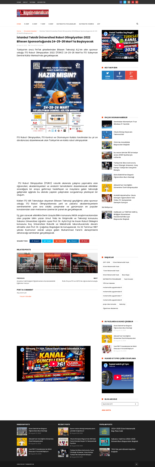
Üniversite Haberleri (30, 31)
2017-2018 (106, 262)
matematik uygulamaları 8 (112, 300)
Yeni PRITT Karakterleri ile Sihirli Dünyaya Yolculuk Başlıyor (125, 347)
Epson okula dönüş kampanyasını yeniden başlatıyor (82, 429)
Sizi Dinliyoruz (107, 207)
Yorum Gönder (25, 296)
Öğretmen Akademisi (110, 308)
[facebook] (120, 2)
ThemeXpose (29, 464)
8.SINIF (51, 24)
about (25, 2)
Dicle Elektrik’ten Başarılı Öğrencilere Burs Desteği (124, 176)
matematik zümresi (86, 24)
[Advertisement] (97, 12)
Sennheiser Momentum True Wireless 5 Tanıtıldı (125, 123)
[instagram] (128, 2)
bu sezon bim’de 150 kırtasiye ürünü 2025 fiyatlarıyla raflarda (126, 154)
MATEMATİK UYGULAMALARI (66, 24)
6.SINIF (34, 24)
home (19, 2)
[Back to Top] (136, 464)
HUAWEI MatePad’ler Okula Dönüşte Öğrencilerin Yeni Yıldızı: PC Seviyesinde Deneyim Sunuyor (125, 199)
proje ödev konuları (109, 304)
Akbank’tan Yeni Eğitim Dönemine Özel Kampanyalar (126, 186)
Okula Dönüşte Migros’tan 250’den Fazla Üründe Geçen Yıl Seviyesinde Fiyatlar (83, 441)
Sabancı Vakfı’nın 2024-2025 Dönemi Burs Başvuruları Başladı (124, 440)
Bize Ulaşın (125, 275)
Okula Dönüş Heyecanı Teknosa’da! (123, 133)
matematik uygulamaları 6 (112, 292)
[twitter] (124, 2)
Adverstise (41, 2)
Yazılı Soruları (128, 279)
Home (19, 24)
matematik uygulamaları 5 (112, 287)
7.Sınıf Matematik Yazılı (111, 271)
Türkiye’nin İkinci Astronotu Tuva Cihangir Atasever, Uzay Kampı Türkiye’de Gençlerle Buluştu (126, 166)
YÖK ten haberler (109, 283)
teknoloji (122, 304)
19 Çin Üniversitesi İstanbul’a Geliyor (84, 267)
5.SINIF (26, 24)
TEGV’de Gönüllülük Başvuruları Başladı (122, 143)
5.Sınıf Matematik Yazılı (121, 262)
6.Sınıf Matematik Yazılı (111, 266)
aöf (98, 24)
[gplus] (136, 2)
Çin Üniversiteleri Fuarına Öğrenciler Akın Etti (56, 267)
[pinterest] (132, 2)
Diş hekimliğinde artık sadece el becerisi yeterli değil (28, 266)
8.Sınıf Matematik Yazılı (111, 275)
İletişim (32, 2)
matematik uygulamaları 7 (112, 296)
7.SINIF (43, 24)
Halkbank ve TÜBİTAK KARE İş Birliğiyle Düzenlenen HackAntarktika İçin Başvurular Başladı (125, 215)
